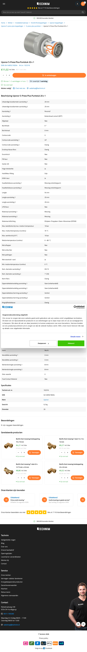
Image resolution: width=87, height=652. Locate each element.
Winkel (10, 23)
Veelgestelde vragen (8, 540)
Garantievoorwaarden (9, 585)
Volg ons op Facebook (43, 648)
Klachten (4, 588)
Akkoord (71, 343)
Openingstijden (6, 553)
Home (3, 23)
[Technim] (43, 3)
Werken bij (5, 560)
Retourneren (5, 592)
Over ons (4, 546)
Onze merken (6, 575)
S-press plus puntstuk (33, 26)
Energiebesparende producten (12, 582)
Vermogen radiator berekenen (11, 578)
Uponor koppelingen (56, 23)
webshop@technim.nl (37, 88)
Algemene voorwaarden (9, 595)
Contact (4, 563)
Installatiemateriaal (21, 23)
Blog (2, 543)
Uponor (46, 399)
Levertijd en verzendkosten (11, 556)
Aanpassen (42, 343)
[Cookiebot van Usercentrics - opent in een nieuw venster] (75, 307)
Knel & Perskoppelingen (39, 23)
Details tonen (75, 336)
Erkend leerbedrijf (7, 550)
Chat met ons (20, 88)
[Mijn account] (77, 4)
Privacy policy (43, 638)
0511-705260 (9, 613)
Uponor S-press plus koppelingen (12, 26)
